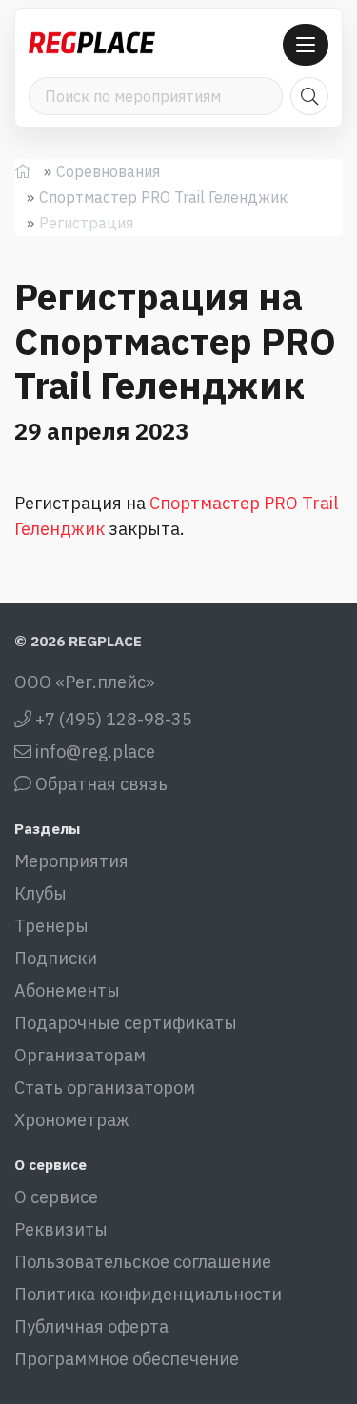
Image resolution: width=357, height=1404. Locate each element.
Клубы (40, 893)
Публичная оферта (91, 1326)
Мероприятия (71, 861)
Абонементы (67, 990)
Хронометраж (71, 1120)
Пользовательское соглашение (142, 1262)
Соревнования (108, 171)
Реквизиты (61, 1229)
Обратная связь (99, 784)
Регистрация (86, 222)
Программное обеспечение (126, 1359)
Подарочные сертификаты (125, 1023)
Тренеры (51, 926)
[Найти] (309, 96)
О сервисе (56, 1197)
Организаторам (80, 1055)
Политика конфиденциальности (148, 1294)
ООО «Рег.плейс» (84, 682)
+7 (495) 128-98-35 (111, 719)
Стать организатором (104, 1087)
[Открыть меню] (305, 45)
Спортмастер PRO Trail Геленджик (163, 197)
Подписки (55, 958)
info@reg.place (93, 751)
